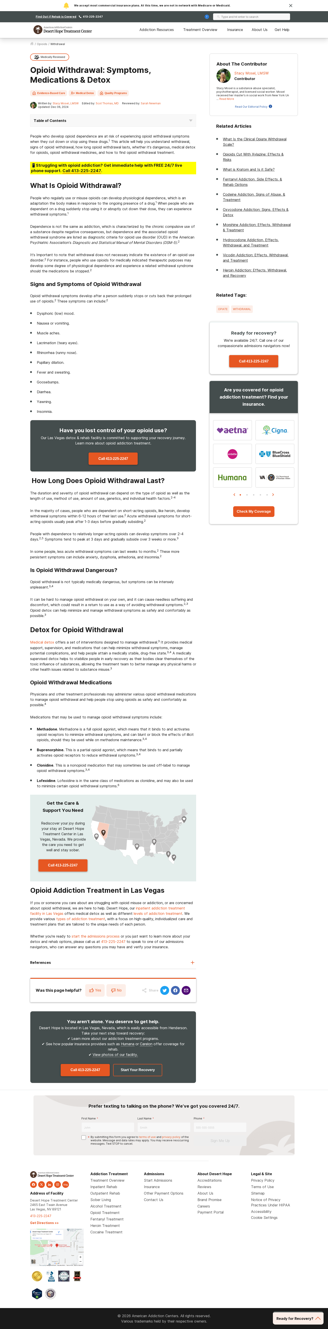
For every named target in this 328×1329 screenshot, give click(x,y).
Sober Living (100, 1199)
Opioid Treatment (105, 1212)
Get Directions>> (44, 1223)
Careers (203, 1206)
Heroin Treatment (105, 1225)
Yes (98, 990)
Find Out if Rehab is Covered (56, 16)
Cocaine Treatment (106, 1232)
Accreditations (209, 1180)
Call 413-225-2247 (113, 459)
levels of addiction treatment (158, 913)
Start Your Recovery (138, 1070)
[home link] (32, 44)
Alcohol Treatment (105, 1206)
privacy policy (171, 1137)
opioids (42, 44)
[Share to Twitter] (164, 990)
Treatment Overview (200, 29)
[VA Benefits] (274, 477)
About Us (260, 29)
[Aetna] (232, 430)
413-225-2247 (93, 16)
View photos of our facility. (115, 1054)
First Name (88, 1118)
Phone (198, 1118)
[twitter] (41, 1184)
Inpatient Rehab (103, 1187)
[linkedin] (49, 1184)
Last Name (144, 1118)
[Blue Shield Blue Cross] (274, 454)
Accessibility (261, 1211)
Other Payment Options (163, 1193)
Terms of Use (262, 1187)
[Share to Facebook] (175, 990)
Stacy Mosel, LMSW (66, 103)
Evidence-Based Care (51, 93)
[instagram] (57, 1184)
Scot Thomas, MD (107, 103)
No (119, 990)
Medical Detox (85, 93)
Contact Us (153, 1199)
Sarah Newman (151, 103)
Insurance (235, 29)
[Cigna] (274, 430)
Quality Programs (116, 93)
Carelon (146, 1044)
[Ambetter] (232, 454)
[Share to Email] (186, 990)
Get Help (282, 29)
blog (65, 1184)
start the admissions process (96, 936)
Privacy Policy (262, 1180)
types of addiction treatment (80, 919)
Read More (226, 99)
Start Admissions (158, 1180)
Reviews (204, 1187)
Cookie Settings (264, 1217)
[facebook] (33, 1184)
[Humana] (232, 477)
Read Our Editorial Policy (251, 106)
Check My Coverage (254, 511)
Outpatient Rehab (105, 1193)
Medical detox (42, 642)
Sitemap (258, 1193)
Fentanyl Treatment (107, 1219)
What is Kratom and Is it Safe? (249, 169)
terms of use (147, 1137)
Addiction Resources (156, 29)
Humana (127, 1044)
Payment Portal (210, 1212)
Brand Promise (209, 1199)
